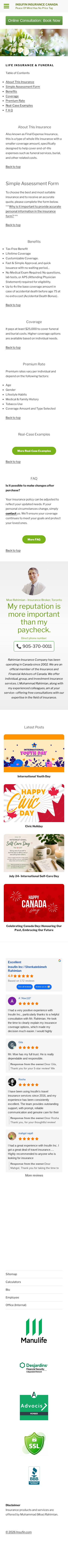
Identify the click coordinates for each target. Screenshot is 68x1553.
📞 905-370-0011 (34, 646)
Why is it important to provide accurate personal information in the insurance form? (33, 211)
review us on (41, 987)
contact (11, 513)
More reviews (34, 1175)
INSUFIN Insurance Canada (36, 4)
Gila (21, 1042)
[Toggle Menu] (6, 6)
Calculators (13, 1282)
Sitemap (11, 1274)
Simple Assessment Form (23, 86)
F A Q (9, 110)
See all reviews (24, 987)
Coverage (12, 96)
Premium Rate (15, 100)
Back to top (13, 166)
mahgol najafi (26, 1133)
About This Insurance (20, 82)
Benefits (11, 91)
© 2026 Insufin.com (19, 1532)
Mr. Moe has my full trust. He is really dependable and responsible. (31, 1056)
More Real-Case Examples (34, 450)
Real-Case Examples (19, 105)
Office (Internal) (16, 1305)
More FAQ (34, 539)
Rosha (22, 1079)
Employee (12, 1297)
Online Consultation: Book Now (34, 20)
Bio (8, 1289)
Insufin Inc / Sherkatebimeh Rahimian (27, 968)
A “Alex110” (25, 998)
